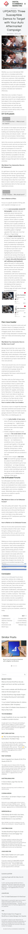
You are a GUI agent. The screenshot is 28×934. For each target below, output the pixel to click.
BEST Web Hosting (8, 733)
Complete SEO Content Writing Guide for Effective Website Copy (21, 620)
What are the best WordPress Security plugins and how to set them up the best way (13, 684)
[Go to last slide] (3, 652)
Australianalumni (8, 778)
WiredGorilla (6, 811)
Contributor (10, 33)
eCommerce (14, 8)
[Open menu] (24, 3)
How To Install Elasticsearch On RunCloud (13, 896)
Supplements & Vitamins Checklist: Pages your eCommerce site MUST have (7, 621)
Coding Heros (6, 793)
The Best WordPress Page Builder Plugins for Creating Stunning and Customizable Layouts (13, 697)
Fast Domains (6, 756)
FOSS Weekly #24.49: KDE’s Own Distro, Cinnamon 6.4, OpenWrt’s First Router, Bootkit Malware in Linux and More (13, 817)
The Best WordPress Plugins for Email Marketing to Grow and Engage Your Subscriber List (12, 834)
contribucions (7, 828)
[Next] (25, 652)
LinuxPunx (5, 893)
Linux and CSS (6, 851)
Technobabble (7, 714)
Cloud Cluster (7, 873)
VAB (3, 910)
